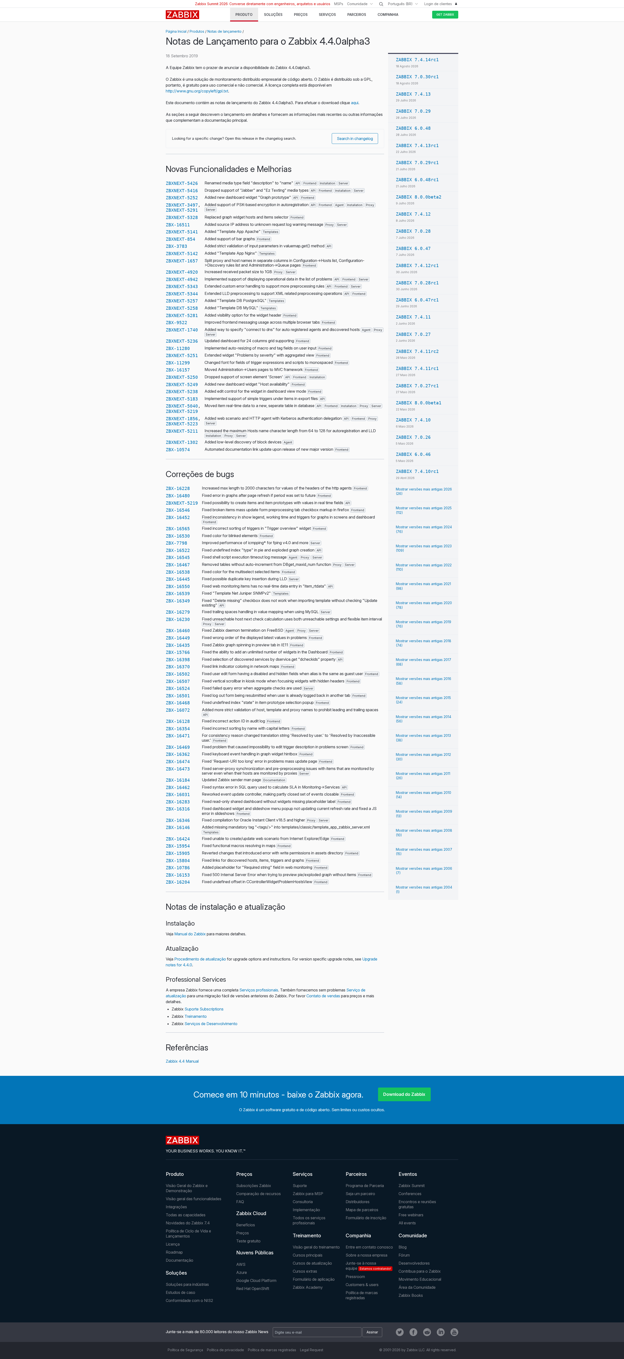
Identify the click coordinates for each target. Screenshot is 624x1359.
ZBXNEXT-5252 (182, 197)
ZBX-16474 (178, 761)
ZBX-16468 (178, 702)
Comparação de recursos (258, 1193)
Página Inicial (176, 31)
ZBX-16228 (178, 488)
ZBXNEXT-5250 (182, 377)
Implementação (306, 1209)
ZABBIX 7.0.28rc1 (417, 282)
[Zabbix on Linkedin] (441, 1332)
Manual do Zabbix (190, 933)
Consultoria (303, 1201)
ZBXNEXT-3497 (182, 205)
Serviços (302, 1174)
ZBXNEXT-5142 (182, 253)
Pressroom (355, 1276)
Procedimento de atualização (200, 959)
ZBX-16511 (178, 224)
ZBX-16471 (178, 735)
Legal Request (311, 1350)
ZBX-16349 (178, 600)
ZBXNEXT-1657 (182, 260)
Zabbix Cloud (251, 1213)
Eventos (408, 1174)
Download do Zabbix (404, 1094)
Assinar (372, 1332)
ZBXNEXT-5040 (182, 406)
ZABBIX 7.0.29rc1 (417, 162)
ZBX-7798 (176, 543)
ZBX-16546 (178, 510)
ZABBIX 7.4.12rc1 (417, 265)
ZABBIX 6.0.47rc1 (417, 299)
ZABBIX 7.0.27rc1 (417, 385)
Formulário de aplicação (314, 1279)
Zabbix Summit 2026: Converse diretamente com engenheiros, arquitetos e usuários (262, 4)
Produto (175, 1174)
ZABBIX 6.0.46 (413, 454)
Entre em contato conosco (369, 1247)
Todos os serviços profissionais (309, 1220)
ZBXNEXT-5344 (182, 293)
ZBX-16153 (178, 875)
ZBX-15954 (178, 846)
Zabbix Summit (412, 1185)
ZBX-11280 (178, 348)
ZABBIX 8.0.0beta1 (418, 402)
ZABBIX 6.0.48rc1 (417, 179)
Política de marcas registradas (362, 1295)
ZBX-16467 (178, 564)
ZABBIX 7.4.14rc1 (417, 59)
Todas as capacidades (185, 1214)
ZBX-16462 (178, 787)
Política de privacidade (225, 1350)
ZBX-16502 (178, 674)
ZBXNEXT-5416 (182, 190)
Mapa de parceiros (362, 1209)
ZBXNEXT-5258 (182, 308)
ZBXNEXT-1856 (182, 418)
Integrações (176, 1206)
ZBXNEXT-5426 (182, 183)
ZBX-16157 (178, 369)
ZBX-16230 (178, 619)
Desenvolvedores (414, 1263)
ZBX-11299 (178, 362)
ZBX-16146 (178, 827)
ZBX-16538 (178, 572)
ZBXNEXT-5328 (182, 217)
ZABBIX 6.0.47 (413, 248)
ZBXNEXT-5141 (182, 231)
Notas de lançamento (224, 31)
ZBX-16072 (178, 710)
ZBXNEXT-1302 (182, 442)
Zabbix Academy (308, 1287)
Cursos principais (307, 1255)
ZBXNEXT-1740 (182, 329)
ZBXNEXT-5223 (182, 423)
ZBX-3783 (176, 246)
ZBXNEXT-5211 (182, 431)
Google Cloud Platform (256, 1280)
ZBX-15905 (178, 853)
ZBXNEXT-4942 (182, 279)
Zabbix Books (411, 1295)
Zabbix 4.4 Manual (182, 1061)
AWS (240, 1264)
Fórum (404, 1255)
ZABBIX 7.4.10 (413, 419)
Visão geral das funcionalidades (193, 1198)
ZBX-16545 (178, 557)
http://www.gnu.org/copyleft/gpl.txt (197, 91)
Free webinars (411, 1214)
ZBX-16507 (178, 681)
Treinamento (196, 1016)
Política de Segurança (185, 1350)
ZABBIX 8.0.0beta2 (418, 197)
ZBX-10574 (178, 449)
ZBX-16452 (178, 517)
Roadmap (174, 1252)
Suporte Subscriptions (204, 1009)
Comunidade (357, 4)
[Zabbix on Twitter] (400, 1332)
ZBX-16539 (178, 593)
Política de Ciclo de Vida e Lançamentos (188, 1234)
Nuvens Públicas (254, 1253)
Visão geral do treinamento (316, 1247)
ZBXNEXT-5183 (182, 398)
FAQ (240, 1201)
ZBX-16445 (178, 579)
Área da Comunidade (417, 1287)
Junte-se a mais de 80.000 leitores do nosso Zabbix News (217, 1331)
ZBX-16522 (178, 550)
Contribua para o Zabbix (420, 1271)
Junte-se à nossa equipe (368, 1266)
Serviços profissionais (258, 990)
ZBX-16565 (178, 528)
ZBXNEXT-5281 (182, 315)
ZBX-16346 (178, 820)
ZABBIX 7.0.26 (413, 437)
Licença (173, 1244)
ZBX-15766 (178, 652)
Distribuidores (358, 1201)
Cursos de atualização (312, 1263)
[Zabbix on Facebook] (413, 1332)
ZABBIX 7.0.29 (413, 111)
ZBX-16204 (178, 882)
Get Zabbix (445, 14)
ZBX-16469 (178, 747)
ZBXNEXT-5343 (182, 286)
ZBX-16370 (178, 666)
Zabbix (182, 14)
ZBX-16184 (178, 780)
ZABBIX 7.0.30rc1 (417, 76)
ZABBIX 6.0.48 (413, 128)
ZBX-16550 (178, 586)
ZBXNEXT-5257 (182, 300)
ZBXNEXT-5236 (182, 341)
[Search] (381, 4)
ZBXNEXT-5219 (182, 411)
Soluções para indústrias (187, 1284)
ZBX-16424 (178, 838)
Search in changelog (355, 138)
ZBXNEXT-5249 (182, 384)
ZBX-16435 (178, 645)
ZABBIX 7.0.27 (413, 334)
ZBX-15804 (178, 860)
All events (407, 1222)
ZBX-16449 (178, 637)
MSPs (338, 4)
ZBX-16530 (178, 536)
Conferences (410, 1193)
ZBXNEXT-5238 (182, 391)
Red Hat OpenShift (252, 1288)
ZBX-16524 (178, 688)
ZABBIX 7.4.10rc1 (417, 471)
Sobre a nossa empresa (366, 1255)
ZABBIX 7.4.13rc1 (417, 145)
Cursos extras (305, 1271)
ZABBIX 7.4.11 (413, 317)
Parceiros (356, 1174)
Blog (403, 1247)
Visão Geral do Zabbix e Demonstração (187, 1188)
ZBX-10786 (178, 867)
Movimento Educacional (420, 1279)
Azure (241, 1272)
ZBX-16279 (178, 612)
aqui (354, 102)
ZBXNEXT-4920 (182, 272)
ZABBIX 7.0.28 (413, 231)
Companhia (358, 1236)
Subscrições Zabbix (253, 1185)
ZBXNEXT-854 (180, 239)
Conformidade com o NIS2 (189, 1300)
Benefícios (245, 1224)
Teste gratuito (248, 1241)
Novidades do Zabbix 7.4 (188, 1222)
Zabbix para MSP (308, 1193)
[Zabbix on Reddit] (427, 1332)
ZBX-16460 (178, 630)
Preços (244, 1174)
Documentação (179, 1260)
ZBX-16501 (178, 695)
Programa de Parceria (365, 1185)
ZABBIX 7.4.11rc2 (417, 351)
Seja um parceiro (360, 1193)
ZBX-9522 (176, 322)
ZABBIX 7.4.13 (413, 94)
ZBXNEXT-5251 (182, 355)
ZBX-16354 (178, 728)
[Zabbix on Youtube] (454, 1332)
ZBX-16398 (178, 659)
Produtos (197, 31)
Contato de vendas (323, 995)
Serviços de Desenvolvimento (211, 1023)
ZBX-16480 (178, 495)
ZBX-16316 (178, 808)
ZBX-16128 (178, 721)
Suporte (300, 1185)
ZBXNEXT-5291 (182, 210)
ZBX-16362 (178, 754)
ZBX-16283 (178, 801)
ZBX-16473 (178, 768)
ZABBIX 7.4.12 (413, 214)
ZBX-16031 (178, 794)
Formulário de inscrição (366, 1217)
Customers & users (362, 1284)
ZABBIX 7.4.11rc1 (417, 368)
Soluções (176, 1273)
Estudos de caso (180, 1292)
